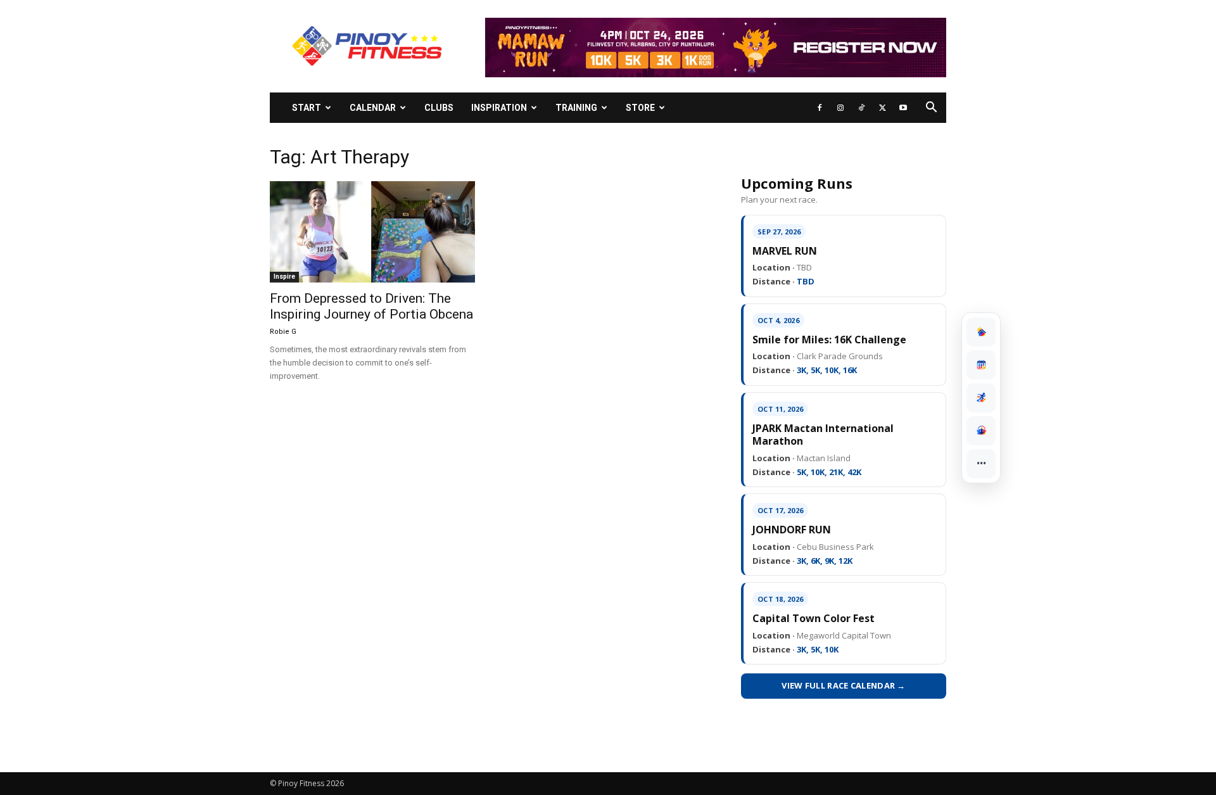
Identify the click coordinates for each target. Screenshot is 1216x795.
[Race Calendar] (981, 364)
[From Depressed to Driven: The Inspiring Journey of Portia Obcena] (372, 232)
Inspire (284, 276)
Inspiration (499, 108)
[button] (931, 109)
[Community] (981, 430)
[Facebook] (819, 107)
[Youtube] (903, 107)
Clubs (438, 108)
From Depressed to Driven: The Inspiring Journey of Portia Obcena (371, 306)
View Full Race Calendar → (844, 685)
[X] (882, 107)
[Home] (981, 332)
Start (306, 108)
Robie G (283, 332)
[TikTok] (861, 107)
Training (576, 108)
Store (640, 108)
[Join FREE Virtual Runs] (981, 397)
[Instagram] (840, 107)
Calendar (373, 108)
